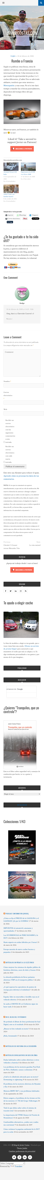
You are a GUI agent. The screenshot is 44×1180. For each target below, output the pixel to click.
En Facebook (22, 805)
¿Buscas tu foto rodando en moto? (16, 1029)
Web (5, 409)
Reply (10, 319)
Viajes (12, 56)
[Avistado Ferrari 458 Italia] (11, 167)
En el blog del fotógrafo (16, 1017)
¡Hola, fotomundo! (10, 1036)
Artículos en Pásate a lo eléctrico (20, 962)
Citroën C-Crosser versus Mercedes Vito (12, 547)
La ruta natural (34, 545)
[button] (2, 3)
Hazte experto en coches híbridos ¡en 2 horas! (20, 942)
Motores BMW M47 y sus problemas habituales (21, 1091)
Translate (18, 1166)
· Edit (31, 309)
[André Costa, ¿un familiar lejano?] (11, 189)
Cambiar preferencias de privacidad (22, 1151)
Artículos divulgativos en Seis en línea (21, 1055)
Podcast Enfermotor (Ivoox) (17, 913)
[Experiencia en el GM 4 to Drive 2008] (28, 167)
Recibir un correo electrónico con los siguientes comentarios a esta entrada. (10, 431)
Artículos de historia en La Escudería (21, 1046)
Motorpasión (9, 85)
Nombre (7, 381)
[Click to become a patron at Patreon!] (22, 152)
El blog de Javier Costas (20, 1145)
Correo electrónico (8, 395)
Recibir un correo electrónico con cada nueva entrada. (10, 454)
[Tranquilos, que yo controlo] (20, 768)
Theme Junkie (22, 1148)
